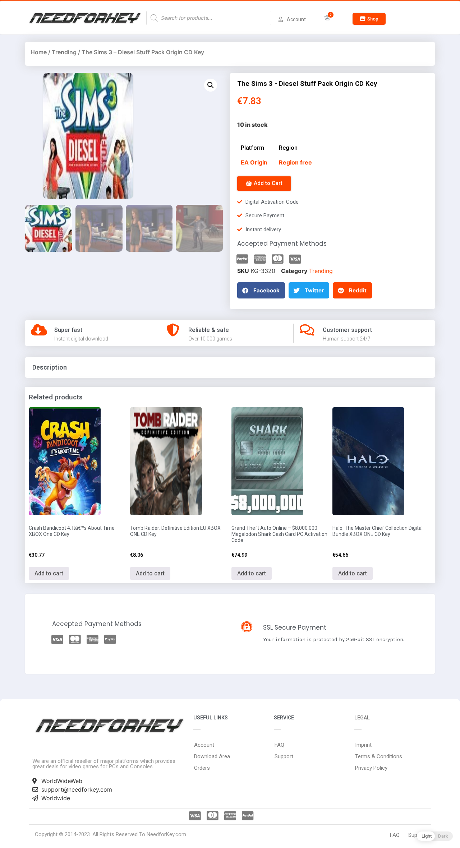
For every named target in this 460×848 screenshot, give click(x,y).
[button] (369, 19)
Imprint (363, 745)
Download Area (212, 756)
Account (204, 745)
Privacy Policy (371, 768)
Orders (202, 768)
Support (284, 756)
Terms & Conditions (378, 756)
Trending (64, 52)
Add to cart (48, 573)
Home (39, 52)
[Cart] (328, 18)
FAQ (279, 745)
